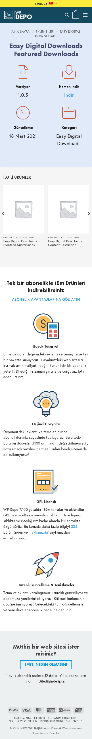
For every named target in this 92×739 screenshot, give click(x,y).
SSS (74, 526)
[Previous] (3, 222)
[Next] (88, 222)
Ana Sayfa (20, 31)
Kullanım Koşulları (62, 718)
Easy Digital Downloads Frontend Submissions (20, 243)
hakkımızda (38, 532)
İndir (69, 95)
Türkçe (41, 4)
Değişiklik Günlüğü (55, 721)
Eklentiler (45, 31)
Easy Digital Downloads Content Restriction (65, 243)
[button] (75, 15)
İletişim (39, 718)
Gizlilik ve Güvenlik (23, 721)
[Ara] (67, 14)
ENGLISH (78, 721)
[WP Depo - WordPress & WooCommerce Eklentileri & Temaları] (20, 15)
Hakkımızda (22, 718)
